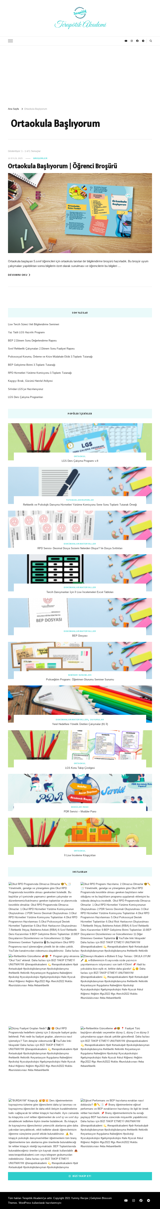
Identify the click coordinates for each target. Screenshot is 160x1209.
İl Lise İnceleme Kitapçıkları (80, 855)
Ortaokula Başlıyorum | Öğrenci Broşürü (62, 166)
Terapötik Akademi (80, 25)
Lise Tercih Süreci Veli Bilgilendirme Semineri (33, 324)
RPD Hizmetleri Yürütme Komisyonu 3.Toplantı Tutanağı (40, 372)
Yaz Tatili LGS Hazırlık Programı (26, 332)
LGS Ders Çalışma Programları (25, 397)
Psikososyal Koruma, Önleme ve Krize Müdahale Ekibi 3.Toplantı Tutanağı (50, 356)
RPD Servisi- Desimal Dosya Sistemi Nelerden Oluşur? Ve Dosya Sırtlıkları (80, 548)
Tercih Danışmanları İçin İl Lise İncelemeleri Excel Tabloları (80, 592)
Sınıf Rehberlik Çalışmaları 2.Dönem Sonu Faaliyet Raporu (41, 348)
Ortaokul (80, 456)
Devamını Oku (18, 275)
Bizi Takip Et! (81, 1176)
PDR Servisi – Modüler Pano (80, 811)
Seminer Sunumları (80, 675)
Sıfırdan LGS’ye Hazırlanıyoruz (25, 389)
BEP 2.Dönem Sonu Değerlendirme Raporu (32, 340)
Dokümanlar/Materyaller (80, 544)
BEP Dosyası (80, 635)
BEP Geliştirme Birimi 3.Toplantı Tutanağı (31, 364)
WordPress (25, 1202)
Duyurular (97, 720)
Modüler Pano (80, 807)
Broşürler (40, 158)
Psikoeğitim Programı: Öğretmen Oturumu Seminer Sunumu (80, 679)
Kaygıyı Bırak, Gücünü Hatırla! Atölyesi (30, 380)
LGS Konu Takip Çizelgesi (80, 767)
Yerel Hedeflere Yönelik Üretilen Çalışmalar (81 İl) (80, 724)
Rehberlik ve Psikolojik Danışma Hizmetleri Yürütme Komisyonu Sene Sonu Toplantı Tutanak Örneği (80, 504)
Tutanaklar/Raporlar (80, 500)
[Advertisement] (80, 75)
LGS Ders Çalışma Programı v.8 (80, 460)
